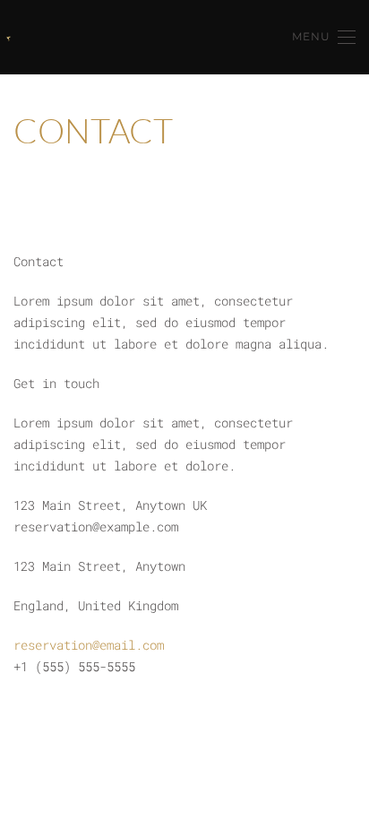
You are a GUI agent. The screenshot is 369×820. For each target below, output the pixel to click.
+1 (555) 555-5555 (74, 666)
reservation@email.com (88, 644)
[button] (324, 37)
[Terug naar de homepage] (8, 38)
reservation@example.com (95, 526)
